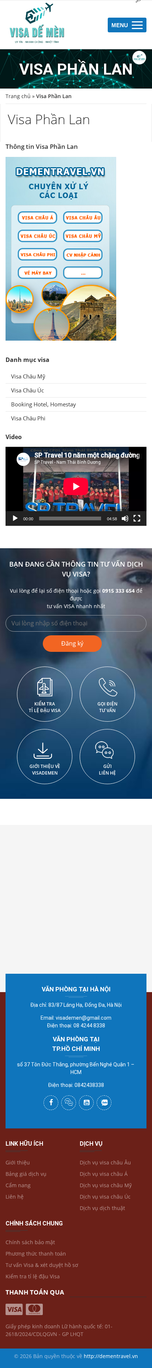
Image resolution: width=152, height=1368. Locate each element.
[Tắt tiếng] (125, 518)
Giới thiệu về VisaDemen (45, 769)
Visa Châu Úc (27, 390)
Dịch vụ (91, 1143)
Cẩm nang (18, 1185)
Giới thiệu (18, 1162)
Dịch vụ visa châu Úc (105, 1196)
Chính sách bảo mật (30, 1242)
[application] (76, 486)
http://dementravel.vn (111, 1356)
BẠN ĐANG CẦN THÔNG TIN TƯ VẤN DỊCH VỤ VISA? (76, 569)
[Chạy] (15, 518)
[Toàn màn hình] (137, 518)
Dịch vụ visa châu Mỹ (106, 1185)
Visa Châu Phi (28, 418)
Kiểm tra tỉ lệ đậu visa (45, 707)
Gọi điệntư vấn (107, 707)
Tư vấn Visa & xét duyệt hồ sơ (42, 1264)
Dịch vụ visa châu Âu (105, 1162)
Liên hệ (15, 1196)
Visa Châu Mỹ (28, 376)
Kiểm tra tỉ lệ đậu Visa (33, 1276)
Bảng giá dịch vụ (26, 1173)
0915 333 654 (118, 590)
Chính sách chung (34, 1223)
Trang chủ (18, 96)
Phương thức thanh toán (36, 1253)
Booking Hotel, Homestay (43, 404)
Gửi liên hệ (107, 769)
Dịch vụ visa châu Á (104, 1173)
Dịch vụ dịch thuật (102, 1207)
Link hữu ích (24, 1143)
